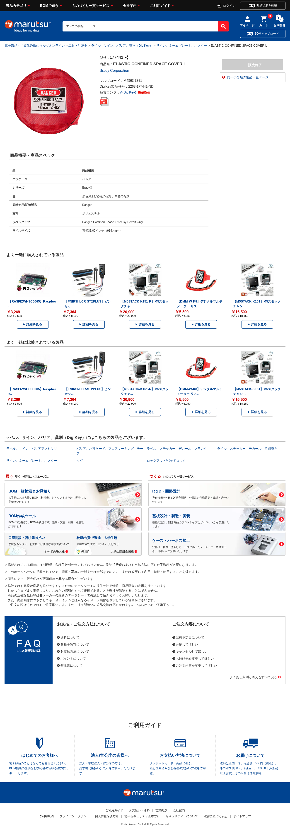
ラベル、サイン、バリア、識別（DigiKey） (122, 45)
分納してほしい (187, 644)
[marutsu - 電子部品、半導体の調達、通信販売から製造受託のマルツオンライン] (28, 26)
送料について (70, 637)
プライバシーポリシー (74, 816)
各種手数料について (74, 644)
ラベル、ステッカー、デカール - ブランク (177, 448)
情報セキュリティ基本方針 (142, 816)
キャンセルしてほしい (192, 651)
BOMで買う (49, 5)
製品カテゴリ (16, 5)
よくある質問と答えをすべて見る (253, 676)
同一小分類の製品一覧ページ (247, 77)
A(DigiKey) (128, 92)
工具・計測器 (77, 45)
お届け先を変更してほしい (195, 658)
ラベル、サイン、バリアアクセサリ (31, 448)
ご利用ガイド (160, 5)
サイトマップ (242, 816)
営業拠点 (161, 810)
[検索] (223, 26)
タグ (80, 460)
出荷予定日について (190, 637)
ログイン (229, 5)
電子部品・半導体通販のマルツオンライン (35, 45)
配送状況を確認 (266, 5)
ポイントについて (73, 658)
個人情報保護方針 (106, 816)
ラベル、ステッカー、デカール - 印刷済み (247, 448)
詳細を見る (34, 324)
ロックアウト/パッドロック (166, 460)
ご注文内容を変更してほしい (196, 665)
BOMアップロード (266, 33)
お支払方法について (74, 651)
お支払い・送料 (139, 810)
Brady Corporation (114, 70)
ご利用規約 (46, 816)
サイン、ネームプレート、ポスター (181, 45)
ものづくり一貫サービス (90, 5)
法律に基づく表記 (215, 816)
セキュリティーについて (182, 816)
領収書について (71, 665)
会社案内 (130, 5)
